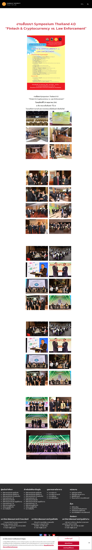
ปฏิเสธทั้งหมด (68, 543)
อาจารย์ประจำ (53, 493)
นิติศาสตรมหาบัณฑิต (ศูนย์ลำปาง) (12, 501)
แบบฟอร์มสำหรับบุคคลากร (79, 509)
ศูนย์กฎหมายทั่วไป (77, 493)
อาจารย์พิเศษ (52, 496)
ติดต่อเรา (73, 516)
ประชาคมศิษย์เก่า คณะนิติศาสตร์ (81, 512)
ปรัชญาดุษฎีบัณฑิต (8, 507)
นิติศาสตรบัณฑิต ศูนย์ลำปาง (11, 494)
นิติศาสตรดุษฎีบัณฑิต (9, 505)
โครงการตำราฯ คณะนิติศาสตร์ (80, 498)
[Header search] (87, 4)
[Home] (11, 6)
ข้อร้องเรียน (75, 507)
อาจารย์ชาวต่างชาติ (54, 494)
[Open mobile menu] (82, 4)
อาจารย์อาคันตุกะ (53, 498)
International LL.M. (8, 503)
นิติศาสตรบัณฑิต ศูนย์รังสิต (11, 493)
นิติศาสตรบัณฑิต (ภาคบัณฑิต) (11, 496)
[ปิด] (89, 543)
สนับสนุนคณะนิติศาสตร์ (78, 510)
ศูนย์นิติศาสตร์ (76, 496)
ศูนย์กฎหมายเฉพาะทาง (78, 494)
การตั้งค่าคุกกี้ (68, 538)
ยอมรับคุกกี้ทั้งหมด (68, 548)
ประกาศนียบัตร (7, 509)
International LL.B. (8, 498)
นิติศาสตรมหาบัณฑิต (9, 500)
